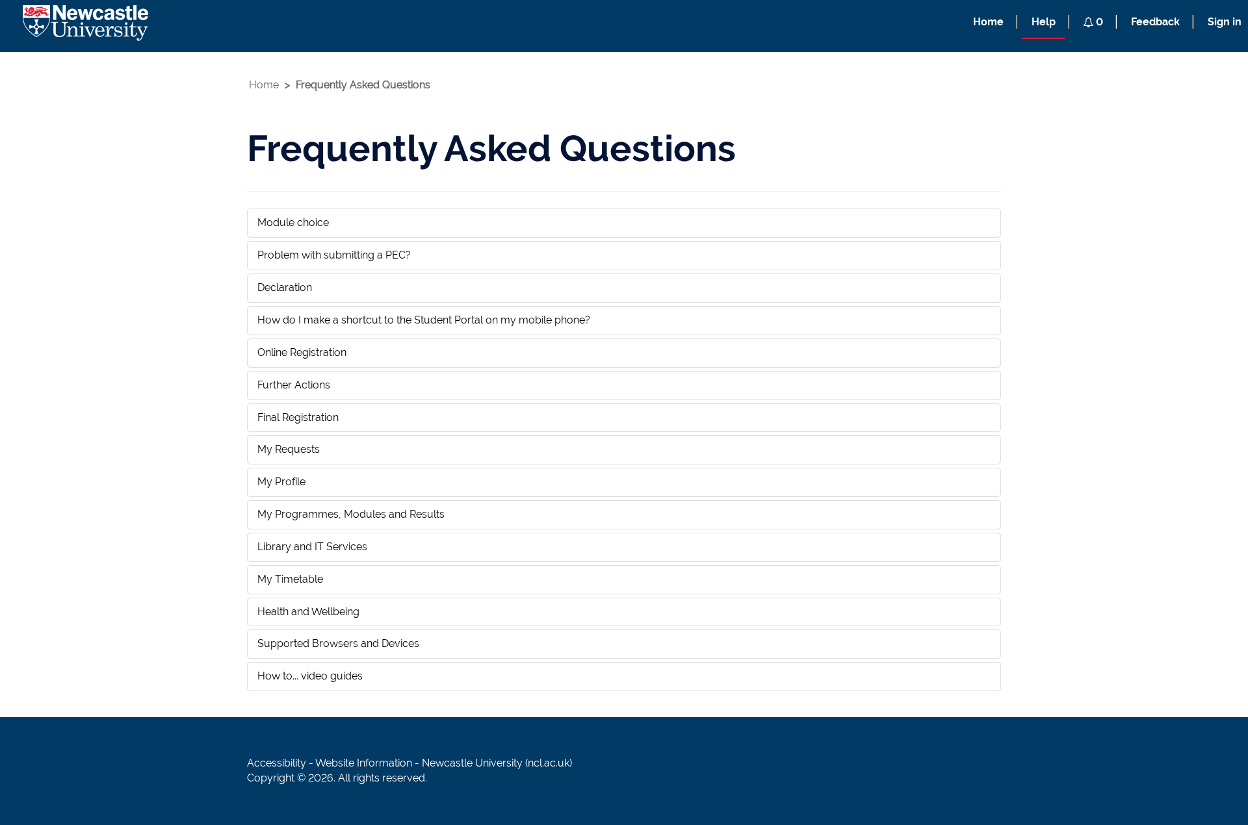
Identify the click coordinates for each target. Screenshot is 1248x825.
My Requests (288, 449)
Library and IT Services (312, 546)
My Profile (281, 482)
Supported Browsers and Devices (338, 643)
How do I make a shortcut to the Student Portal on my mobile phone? (423, 320)
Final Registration (298, 417)
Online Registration (301, 352)
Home (988, 22)
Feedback (1155, 22)
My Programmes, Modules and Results (351, 514)
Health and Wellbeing (308, 611)
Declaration (284, 287)
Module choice (293, 222)
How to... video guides (310, 676)
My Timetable (290, 579)
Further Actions (293, 385)
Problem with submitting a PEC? (334, 255)
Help (1044, 22)
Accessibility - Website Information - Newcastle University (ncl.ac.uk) (409, 763)
